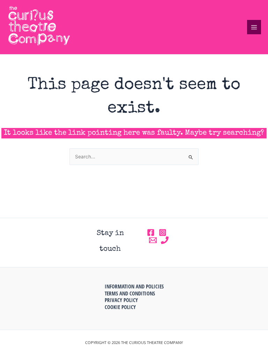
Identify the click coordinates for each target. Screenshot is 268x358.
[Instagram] (162, 232)
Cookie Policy (120, 306)
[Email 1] (153, 240)
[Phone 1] (165, 240)
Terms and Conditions (130, 293)
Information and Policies (134, 286)
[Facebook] (151, 232)
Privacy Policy (121, 299)
